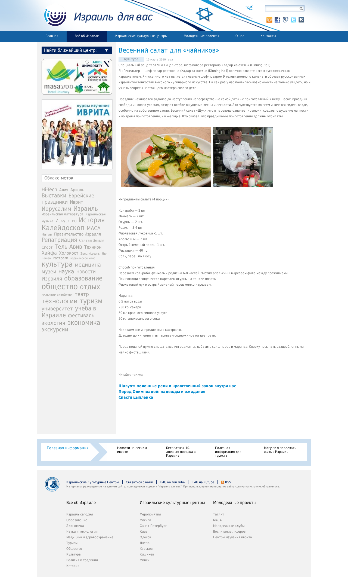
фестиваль (81, 315)
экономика (83, 322)
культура (57, 264)
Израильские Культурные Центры (92, 482)
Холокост (68, 253)
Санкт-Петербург (153, 526)
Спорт (47, 247)
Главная (51, 36)
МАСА (94, 228)
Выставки (54, 195)
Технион (92, 247)
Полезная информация (68, 448)
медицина (88, 264)
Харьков (146, 549)
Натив (47, 234)
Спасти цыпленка (136, 397)
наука (66, 271)
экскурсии (55, 329)
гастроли (60, 258)
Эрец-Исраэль (90, 253)
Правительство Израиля (77, 234)
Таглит (218, 514)
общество (60, 286)
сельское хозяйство (57, 295)
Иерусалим (56, 209)
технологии (59, 301)
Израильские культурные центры (141, 36)
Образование (76, 520)
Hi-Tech (49, 189)
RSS (228, 482)
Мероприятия (150, 514)
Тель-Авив (68, 246)
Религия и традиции (82, 560)
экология (53, 323)
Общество (74, 549)
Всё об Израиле (87, 36)
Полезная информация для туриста (228, 451)
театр (82, 294)
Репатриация (59, 239)
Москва (145, 520)
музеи (49, 271)
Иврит (76, 202)
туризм (91, 301)
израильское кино (82, 258)
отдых (90, 287)
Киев (143, 531)
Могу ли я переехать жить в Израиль (280, 450)
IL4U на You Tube (172, 482)
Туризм (71, 543)
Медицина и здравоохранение (89, 537)
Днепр (145, 543)
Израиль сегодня (79, 514)
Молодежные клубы (229, 526)
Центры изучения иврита (232, 537)
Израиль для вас (95, 15)
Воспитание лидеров (229, 531)
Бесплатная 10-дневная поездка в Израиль (180, 451)
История (92, 220)
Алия (63, 190)
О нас (239, 36)
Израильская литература (62, 214)
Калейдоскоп (63, 228)
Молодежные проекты (201, 36)
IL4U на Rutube (203, 482)
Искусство (66, 220)
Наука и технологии (82, 531)
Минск (145, 560)
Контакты (268, 36)
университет (57, 309)
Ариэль (77, 189)
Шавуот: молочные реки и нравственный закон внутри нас (177, 386)
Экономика (75, 526)
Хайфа (49, 253)
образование (83, 278)
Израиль (85, 208)
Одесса (145, 537)
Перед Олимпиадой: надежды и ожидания (162, 391)
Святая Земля (91, 240)
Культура (131, 59)
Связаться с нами (139, 482)
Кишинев (147, 554)
